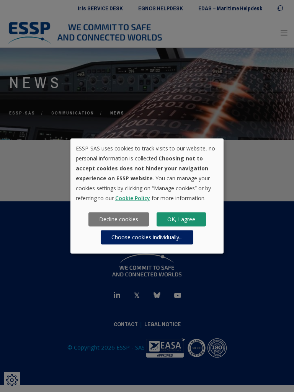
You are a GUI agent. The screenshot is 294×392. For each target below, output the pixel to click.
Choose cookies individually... (147, 237)
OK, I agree (181, 219)
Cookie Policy (132, 197)
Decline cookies (118, 219)
